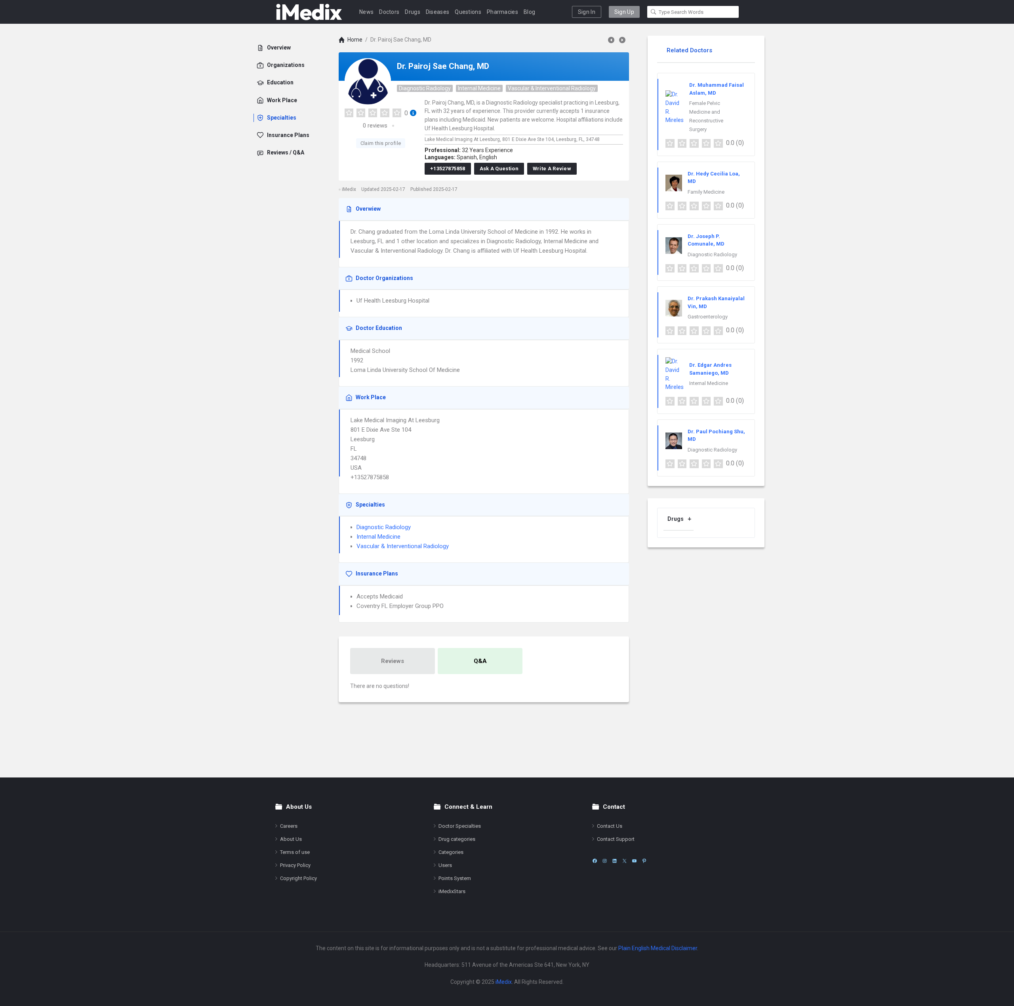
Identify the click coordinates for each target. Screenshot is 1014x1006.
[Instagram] (604, 860)
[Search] (653, 12)
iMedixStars (451, 891)
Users (445, 865)
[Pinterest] (644, 860)
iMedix (504, 982)
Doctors (389, 12)
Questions (468, 12)
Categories (450, 852)
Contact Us (609, 826)
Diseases (437, 12)
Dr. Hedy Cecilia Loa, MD (714, 178)
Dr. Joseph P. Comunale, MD (706, 240)
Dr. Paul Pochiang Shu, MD (716, 435)
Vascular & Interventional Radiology (552, 88)
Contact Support (616, 839)
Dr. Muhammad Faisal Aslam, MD (716, 89)
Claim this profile (380, 143)
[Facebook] (594, 860)
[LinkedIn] (614, 860)
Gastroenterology (708, 317)
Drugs (412, 12)
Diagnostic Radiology (425, 88)
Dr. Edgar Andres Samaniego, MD (710, 369)
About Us (291, 839)
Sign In (586, 12)
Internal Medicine (479, 88)
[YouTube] (634, 860)
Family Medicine (706, 192)
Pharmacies (502, 12)
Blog (529, 12)
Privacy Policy (295, 865)
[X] (624, 860)
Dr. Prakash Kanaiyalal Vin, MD (716, 302)
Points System (454, 878)
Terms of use (295, 852)
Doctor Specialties (459, 826)
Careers (288, 826)
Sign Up (624, 12)
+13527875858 (447, 168)
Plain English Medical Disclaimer (657, 948)
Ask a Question (499, 168)
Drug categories (456, 839)
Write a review (552, 168)
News (366, 12)
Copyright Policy (298, 878)
